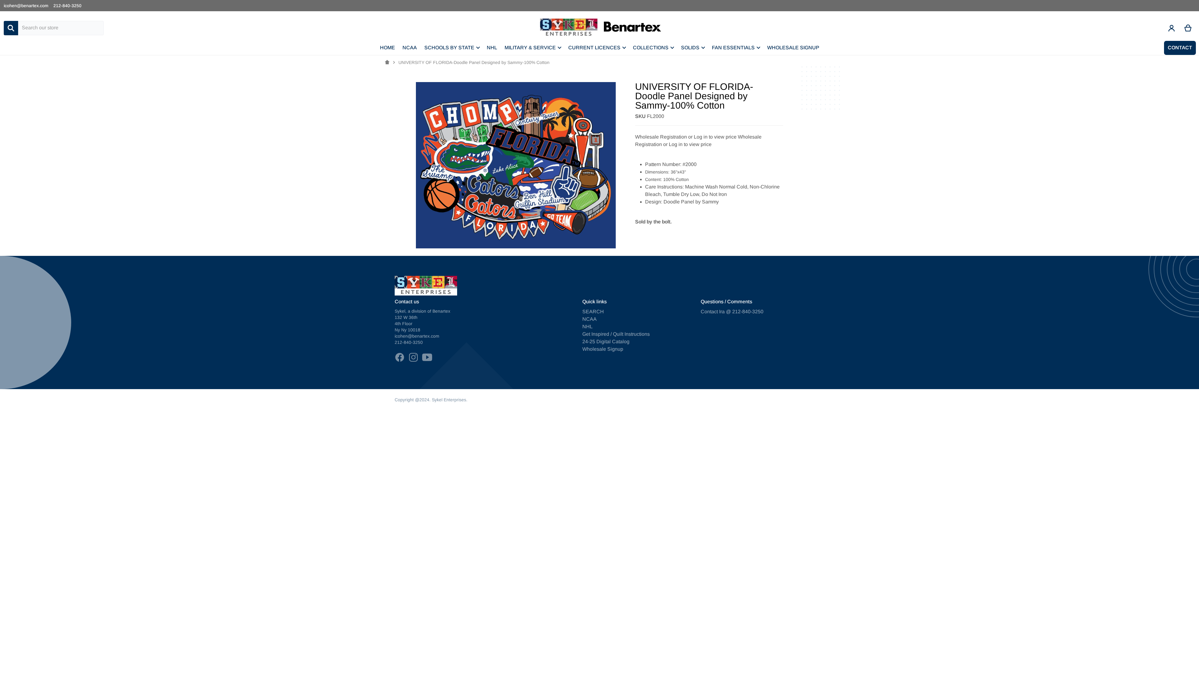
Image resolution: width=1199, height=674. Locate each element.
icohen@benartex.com (26, 5)
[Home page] (387, 62)
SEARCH (593, 311)
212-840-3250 (67, 5)
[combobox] (61, 28)
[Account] (1172, 28)
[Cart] (1188, 28)
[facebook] (400, 357)
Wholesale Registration (661, 136)
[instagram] (413, 357)
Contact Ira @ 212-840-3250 (732, 311)
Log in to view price (715, 136)
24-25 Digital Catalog (605, 341)
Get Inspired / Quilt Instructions (616, 334)
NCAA (589, 319)
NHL (587, 326)
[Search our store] (11, 28)
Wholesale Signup (602, 349)
